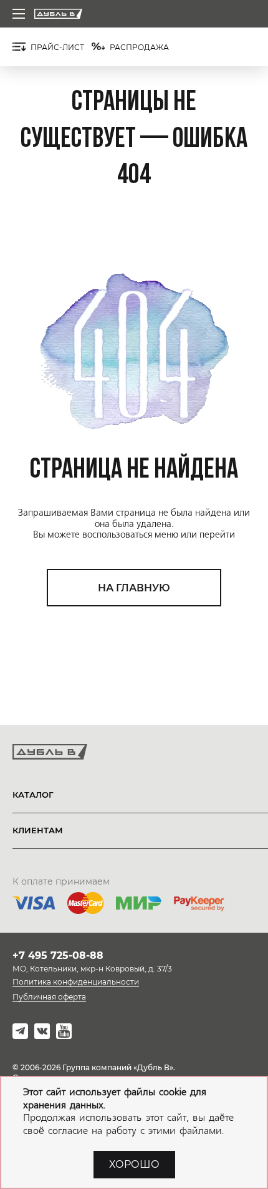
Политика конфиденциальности (75, 981)
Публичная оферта (49, 996)
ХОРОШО (134, 1164)
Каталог (33, 795)
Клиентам (37, 830)
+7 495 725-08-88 (57, 955)
